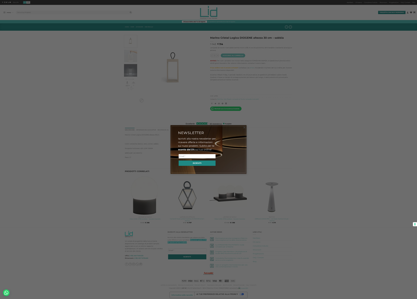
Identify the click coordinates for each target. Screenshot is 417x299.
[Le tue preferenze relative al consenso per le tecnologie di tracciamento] (415, 224)
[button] (6, 292)
